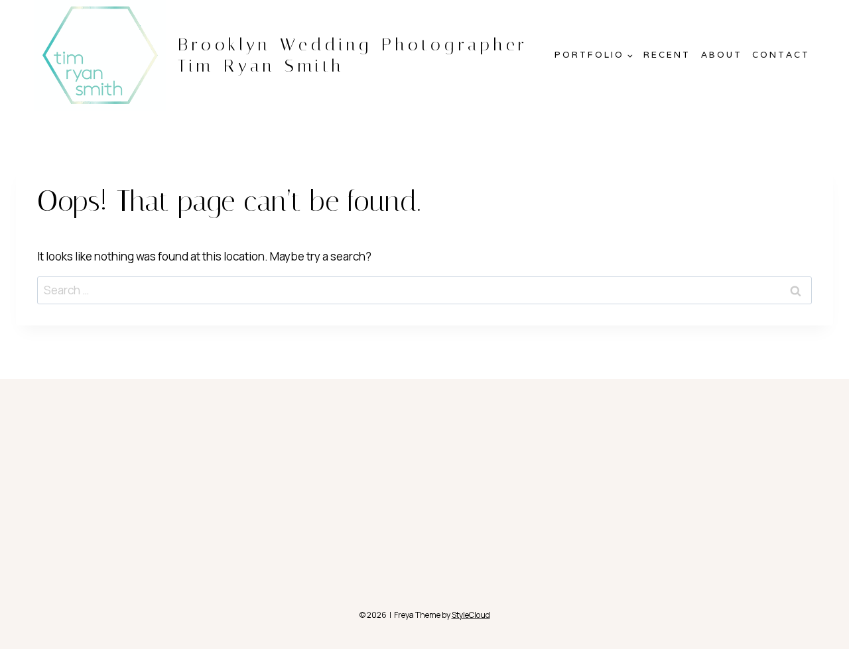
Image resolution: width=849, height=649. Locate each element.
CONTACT (781, 54)
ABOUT (721, 54)
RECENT (666, 54)
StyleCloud (471, 614)
